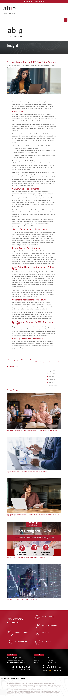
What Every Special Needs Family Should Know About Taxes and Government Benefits (32, 430)
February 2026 (53, 385)
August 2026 (52, 371)
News (52, 65)
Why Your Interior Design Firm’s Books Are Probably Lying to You (26, 557)
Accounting (34, 65)
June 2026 (52, 374)
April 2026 (52, 379)
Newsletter (10, 67)
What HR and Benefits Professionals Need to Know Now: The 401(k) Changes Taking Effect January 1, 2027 (33, 515)
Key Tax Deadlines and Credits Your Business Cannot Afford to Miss (27, 472)
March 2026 (52, 382)
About (36, 658)
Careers (50, 660)
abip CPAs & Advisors (15, 65)
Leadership (37, 660)
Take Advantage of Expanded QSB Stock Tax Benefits (22, 600)
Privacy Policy (52, 662)
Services (36, 662)
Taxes (15, 67)
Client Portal (28, 1)
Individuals (47, 65)
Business (40, 65)
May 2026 (51, 376)
